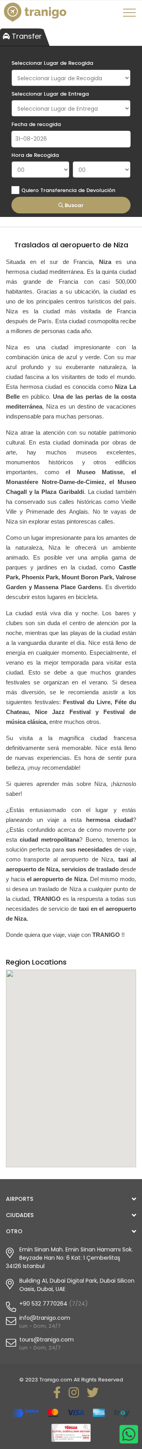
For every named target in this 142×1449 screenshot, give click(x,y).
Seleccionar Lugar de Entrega (50, 94)
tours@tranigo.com (46, 1339)
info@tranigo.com (44, 1318)
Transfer (26, 36)
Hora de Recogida (35, 155)
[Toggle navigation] (130, 15)
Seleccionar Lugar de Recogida (52, 63)
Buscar (74, 205)
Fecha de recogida (36, 124)
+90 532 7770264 (43, 1304)
